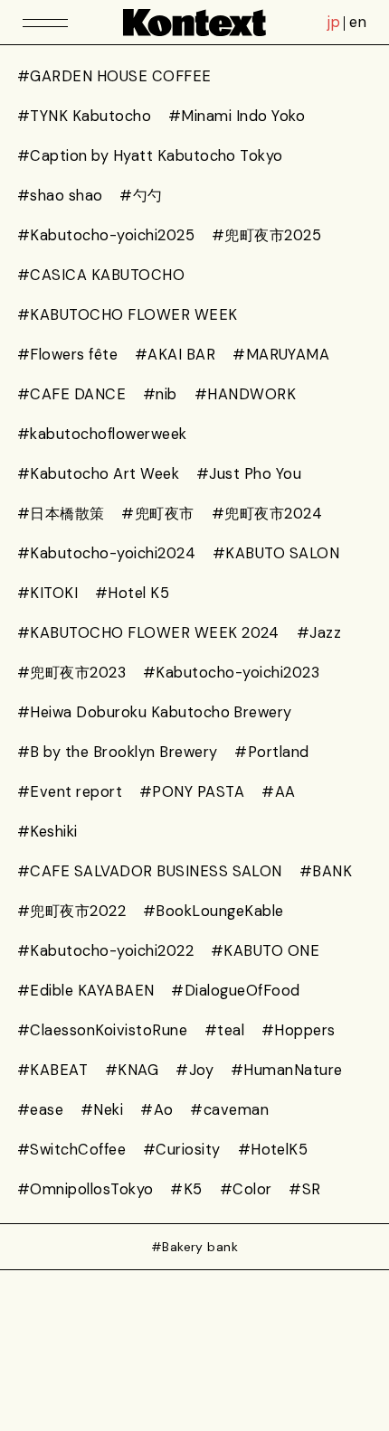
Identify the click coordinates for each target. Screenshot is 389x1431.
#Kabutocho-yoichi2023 (231, 672)
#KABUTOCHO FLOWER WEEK (127, 314)
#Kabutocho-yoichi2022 (105, 950)
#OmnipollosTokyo (85, 1189)
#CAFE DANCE (71, 394)
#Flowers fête (67, 354)
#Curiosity (182, 1149)
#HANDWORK (245, 394)
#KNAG (131, 1070)
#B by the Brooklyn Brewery (117, 752)
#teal (224, 1030)
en (357, 22)
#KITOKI (47, 593)
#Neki (102, 1109)
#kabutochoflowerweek (102, 434)
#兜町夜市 (157, 513)
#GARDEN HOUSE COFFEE (114, 76)
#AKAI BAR (175, 354)
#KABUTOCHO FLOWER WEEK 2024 (148, 632)
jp (333, 22)
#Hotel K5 (132, 593)
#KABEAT (52, 1070)
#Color (246, 1189)
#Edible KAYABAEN (86, 990)
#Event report (69, 791)
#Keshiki (47, 831)
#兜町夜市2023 (71, 672)
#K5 (186, 1189)
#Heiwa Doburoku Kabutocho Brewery (154, 712)
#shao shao (60, 195)
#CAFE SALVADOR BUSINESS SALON (149, 871)
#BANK (325, 871)
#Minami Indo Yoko (236, 116)
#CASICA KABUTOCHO (101, 275)
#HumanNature (287, 1070)
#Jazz (319, 632)
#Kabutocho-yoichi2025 (105, 235)
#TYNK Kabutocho (84, 116)
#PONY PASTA (191, 791)
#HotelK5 (273, 1149)
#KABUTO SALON (276, 553)
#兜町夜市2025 (266, 235)
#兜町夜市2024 (267, 513)
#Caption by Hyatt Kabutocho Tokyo (150, 155)
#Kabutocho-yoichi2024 (106, 553)
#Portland (271, 752)
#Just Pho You (248, 473)
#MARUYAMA (280, 354)
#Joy (194, 1070)
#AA (278, 791)
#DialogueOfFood (235, 990)
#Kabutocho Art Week (98, 473)
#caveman (229, 1109)
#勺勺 (140, 195)
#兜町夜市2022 (71, 911)
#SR (304, 1189)
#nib (160, 394)
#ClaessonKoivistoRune (102, 1030)
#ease (40, 1109)
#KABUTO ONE (265, 950)
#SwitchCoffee (71, 1149)
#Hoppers (298, 1030)
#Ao (156, 1109)
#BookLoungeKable (213, 911)
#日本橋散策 (61, 513)
